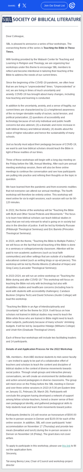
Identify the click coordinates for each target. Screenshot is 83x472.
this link (66, 445)
